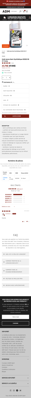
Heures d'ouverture (7, 365)
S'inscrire (15, 323)
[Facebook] (10, 392)
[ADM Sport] (10, 11)
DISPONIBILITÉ (8, 82)
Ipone (3, 56)
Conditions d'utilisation (8, 369)
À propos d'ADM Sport (8, 363)
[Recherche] (20, 11)
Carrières (4, 367)
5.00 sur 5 (20, 189)
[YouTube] (20, 392)
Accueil (3, 51)
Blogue (4, 371)
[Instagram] (13, 392)
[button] (6, 63)
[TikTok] (17, 392)
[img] (6, 211)
